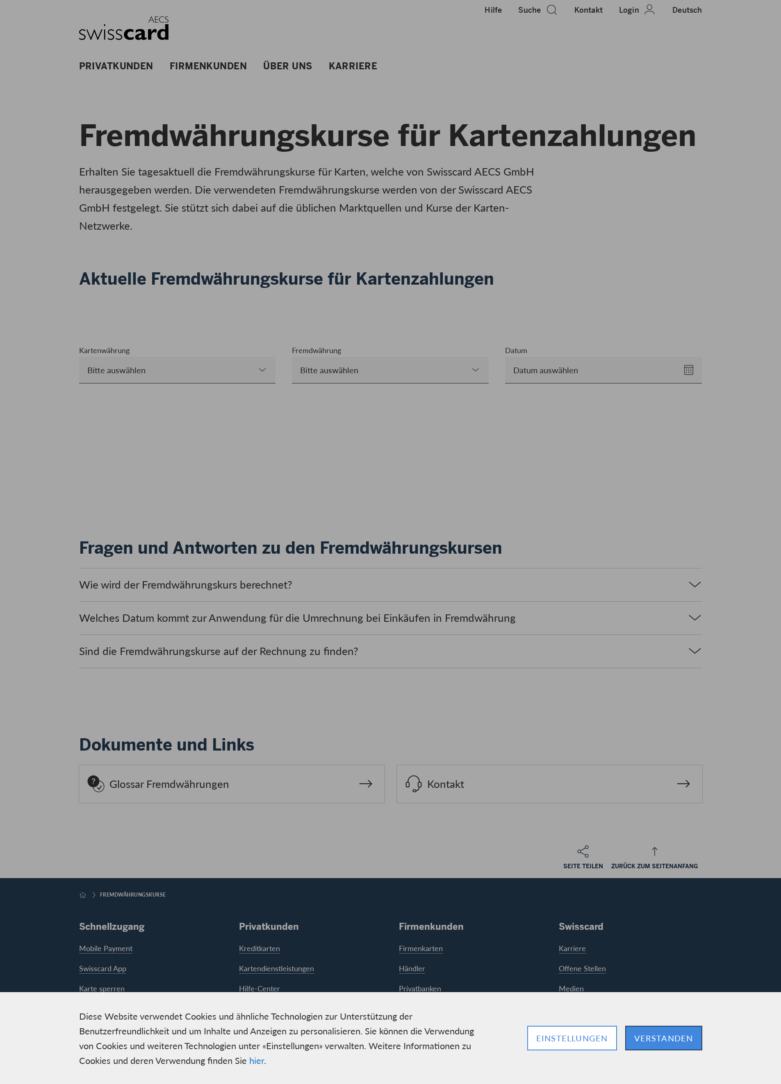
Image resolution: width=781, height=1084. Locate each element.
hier (256, 1060)
